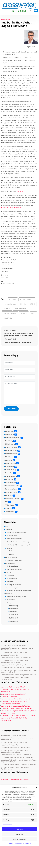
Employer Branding (11, 447)
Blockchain (7, 309)
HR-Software (9, 457)
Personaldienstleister (12, 486)
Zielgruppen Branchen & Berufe (16, 532)
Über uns (9, 603)
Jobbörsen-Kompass (11, 588)
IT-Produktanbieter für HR (15, 569)
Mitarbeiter (9, 473)
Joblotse (9, 548)
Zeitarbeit (8, 508)
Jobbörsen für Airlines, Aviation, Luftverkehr (16, 665)
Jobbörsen (8, 460)
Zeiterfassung (9, 511)
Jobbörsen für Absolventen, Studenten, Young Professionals (17, 649)
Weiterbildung (9, 505)
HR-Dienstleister (10, 563)
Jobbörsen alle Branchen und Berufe (13, 645)
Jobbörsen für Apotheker (9, 655)
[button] (36, 787)
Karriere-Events (12, 578)
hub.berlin (20, 191)
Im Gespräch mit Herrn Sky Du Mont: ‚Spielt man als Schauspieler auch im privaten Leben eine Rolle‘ (19, 335)
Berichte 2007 (13, 612)
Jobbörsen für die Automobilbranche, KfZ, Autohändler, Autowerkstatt (15, 661)
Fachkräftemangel (11, 450)
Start (7, 526)
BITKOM (32, 304)
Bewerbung (9, 441)
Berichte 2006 (13, 615)
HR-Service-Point (12, 566)
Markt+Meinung (13, 606)
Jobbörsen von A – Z (13, 535)
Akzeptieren (19, 829)
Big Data (23, 304)
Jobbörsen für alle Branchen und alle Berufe (15, 779)
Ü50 (6, 502)
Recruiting (8, 495)
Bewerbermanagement (12, 438)
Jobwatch (11, 554)
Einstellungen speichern (19, 839)
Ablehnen (19, 834)
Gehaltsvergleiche (11, 454)
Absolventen (9, 431)
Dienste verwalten (7, 824)
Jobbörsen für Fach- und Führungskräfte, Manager (18, 675)
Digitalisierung (10, 444)
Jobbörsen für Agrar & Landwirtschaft (14, 652)
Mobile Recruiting (11, 476)
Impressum (28, 843)
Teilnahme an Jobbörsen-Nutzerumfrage (19, 591)
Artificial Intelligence (26, 299)
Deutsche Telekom (20, 309)
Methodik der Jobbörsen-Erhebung (18, 542)
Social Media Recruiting (12, 499)
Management (9, 466)
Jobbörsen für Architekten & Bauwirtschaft (16, 658)
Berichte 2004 (13, 621)
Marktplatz (8, 572)
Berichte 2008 (13, 608)
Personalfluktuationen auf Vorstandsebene (17, 342)
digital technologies (10, 313)
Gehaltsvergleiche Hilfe (14, 560)
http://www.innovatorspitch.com (11, 208)
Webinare (10, 581)
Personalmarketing (11, 489)
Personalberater (10, 483)
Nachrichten (5, 20)
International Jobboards (14, 539)
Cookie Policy (11, 600)
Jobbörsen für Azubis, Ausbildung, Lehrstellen (17, 667)
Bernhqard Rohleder (10, 304)
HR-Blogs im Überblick (14, 585)
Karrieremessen (10, 463)
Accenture (12, 299)
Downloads (10, 575)
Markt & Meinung (10, 470)
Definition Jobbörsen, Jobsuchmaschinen (20, 545)
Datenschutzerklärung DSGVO (16, 843)
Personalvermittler (11, 492)
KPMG (33, 313)
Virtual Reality (8, 318)
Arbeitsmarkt (9, 434)
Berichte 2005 (13, 618)
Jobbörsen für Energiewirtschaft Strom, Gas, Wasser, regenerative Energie (19, 671)
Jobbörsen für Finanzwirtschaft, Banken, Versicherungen (15, 678)
